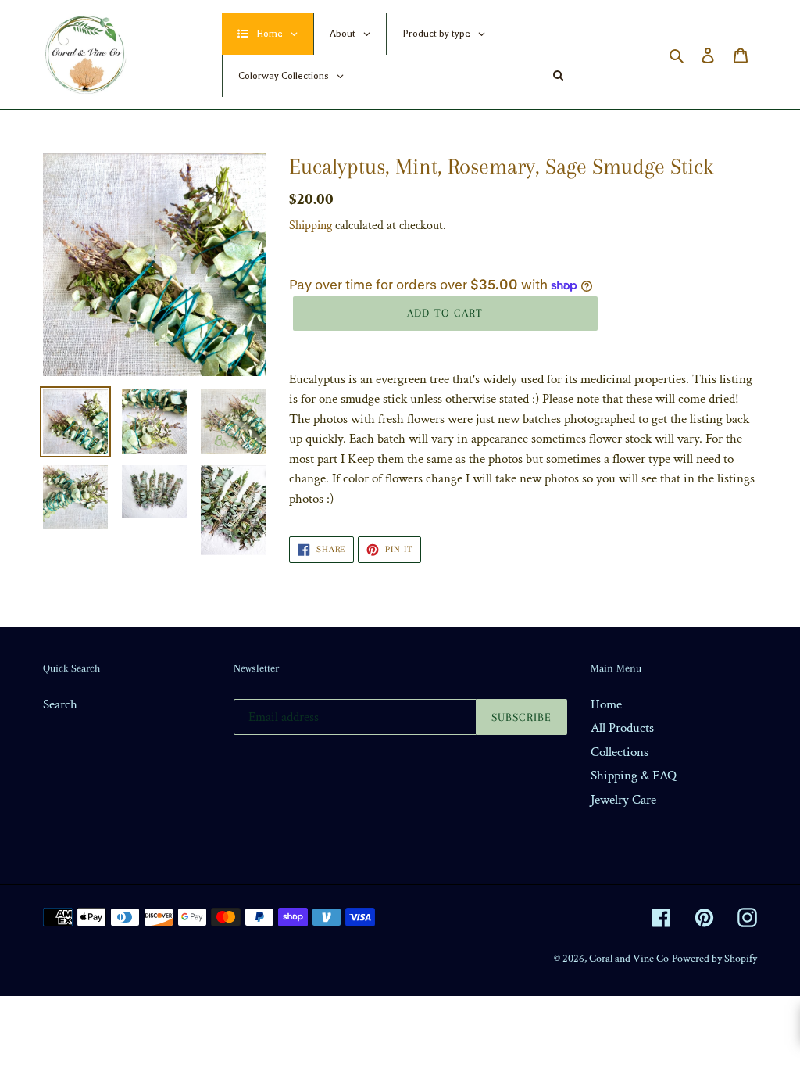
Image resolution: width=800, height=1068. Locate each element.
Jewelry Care (623, 799)
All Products (622, 727)
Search (60, 704)
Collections (619, 752)
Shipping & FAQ (634, 775)
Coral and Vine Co (629, 959)
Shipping (310, 225)
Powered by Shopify (714, 959)
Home (606, 704)
